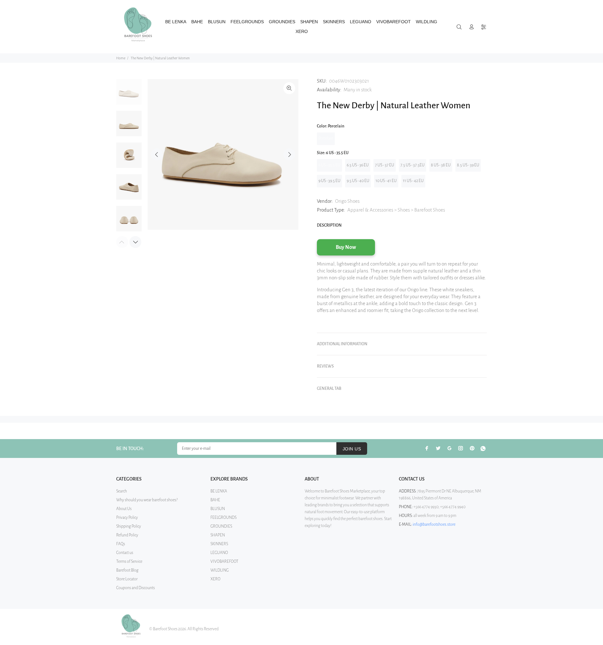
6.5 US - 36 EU (358, 165)
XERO (215, 579)
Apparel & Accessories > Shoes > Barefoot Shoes (396, 209)
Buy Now (346, 247)
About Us (124, 509)
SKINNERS (219, 544)
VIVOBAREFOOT (224, 561)
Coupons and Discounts (135, 588)
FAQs (120, 544)
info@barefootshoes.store (434, 524)
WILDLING (219, 570)
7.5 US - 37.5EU (412, 165)
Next (289, 154)
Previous (157, 154)
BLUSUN (217, 509)
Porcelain (325, 138)
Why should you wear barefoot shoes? (147, 500)
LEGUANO (219, 553)
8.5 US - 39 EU (468, 165)
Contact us (124, 553)
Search (121, 491)
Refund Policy (127, 535)
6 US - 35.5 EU (329, 165)
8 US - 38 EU (441, 165)
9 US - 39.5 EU (329, 181)
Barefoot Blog (127, 570)
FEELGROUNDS (223, 517)
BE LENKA (218, 491)
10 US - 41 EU (386, 181)
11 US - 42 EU (413, 181)
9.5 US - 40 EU (358, 181)
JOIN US (352, 448)
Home (120, 58)
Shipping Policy (128, 526)
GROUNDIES (221, 526)
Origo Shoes (347, 201)
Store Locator (127, 579)
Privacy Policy (127, 517)
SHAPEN (217, 535)
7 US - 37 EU (384, 165)
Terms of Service (129, 561)
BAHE (215, 500)
